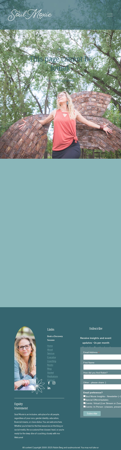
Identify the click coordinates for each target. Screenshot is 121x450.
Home (50, 345)
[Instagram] (53, 383)
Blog (49, 368)
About (50, 349)
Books (50, 365)
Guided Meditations (52, 374)
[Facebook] (48, 383)
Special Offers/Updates (96, 400)
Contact (51, 380)
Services (50, 353)
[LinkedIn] (48, 388)
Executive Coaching (51, 359)
